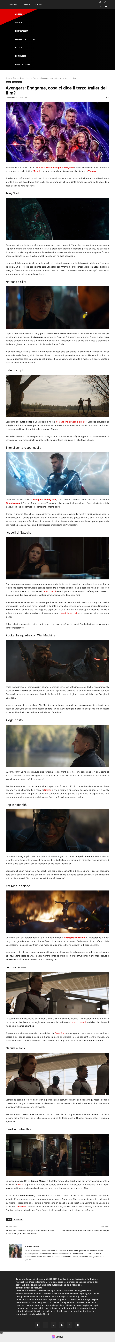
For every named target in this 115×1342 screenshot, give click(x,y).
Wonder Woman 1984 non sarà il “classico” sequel (85, 1230)
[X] (101, 6)
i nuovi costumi (78, 1022)
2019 (28, 78)
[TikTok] (104, 2)
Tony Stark (60, 1033)
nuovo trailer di (55, 167)
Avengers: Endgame (74, 937)
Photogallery (17, 82)
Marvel (36, 171)
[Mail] (61, 1325)
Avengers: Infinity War (44, 499)
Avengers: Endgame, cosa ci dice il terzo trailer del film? (56, 90)
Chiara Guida (11, 97)
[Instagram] (99, 2)
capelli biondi (49, 591)
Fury (20, 1184)
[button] (34, 39)
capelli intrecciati (68, 613)
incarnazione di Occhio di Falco (71, 421)
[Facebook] (95, 2)
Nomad (47, 790)
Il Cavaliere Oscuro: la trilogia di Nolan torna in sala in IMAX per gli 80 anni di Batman (30, 1232)
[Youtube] (105, 6)
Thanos (92, 171)
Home (8, 78)
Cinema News (18, 78)
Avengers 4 (18, 1219)
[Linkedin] (53, 1325)
